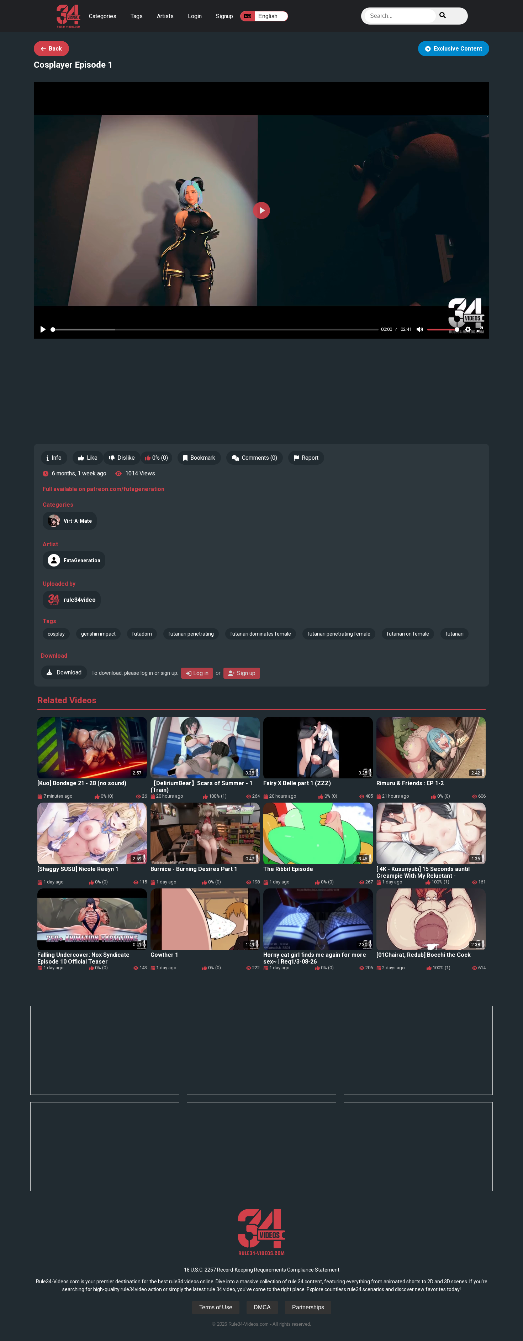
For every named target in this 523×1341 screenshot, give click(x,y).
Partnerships (308, 1307)
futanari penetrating (191, 634)
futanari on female (408, 634)
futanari (454, 634)
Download (68, 672)
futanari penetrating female (338, 634)
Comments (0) (259, 457)
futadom (142, 634)
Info (57, 457)
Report (310, 457)
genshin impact (98, 634)
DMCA (262, 1307)
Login (195, 16)
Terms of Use (215, 1307)
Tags (137, 16)
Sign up (246, 673)
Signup (224, 16)
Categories (102, 16)
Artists (165, 16)
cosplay (56, 634)
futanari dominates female (260, 634)
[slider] (215, 329)
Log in (200, 673)
